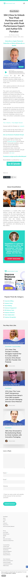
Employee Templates (7, 562)
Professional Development (8, 560)
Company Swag (6, 546)
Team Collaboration (6, 559)
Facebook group (11, 141)
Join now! (11, 153)
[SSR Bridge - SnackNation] (14, 291)
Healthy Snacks (6, 565)
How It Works (5, 532)
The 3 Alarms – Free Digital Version (13, 123)
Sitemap (4, 535)
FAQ (4, 537)
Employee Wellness (6, 554)
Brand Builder (14, 11)
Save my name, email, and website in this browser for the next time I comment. (13, 496)
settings (14, 573)
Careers (4, 519)
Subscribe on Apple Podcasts (13, 41)
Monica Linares (15, 35)
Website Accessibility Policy (8, 540)
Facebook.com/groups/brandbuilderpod (14, 156)
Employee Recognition (7, 548)
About (4, 518)
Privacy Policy (5, 524)
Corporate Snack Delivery (7, 564)
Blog (4, 521)
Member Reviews (6, 534)
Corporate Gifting (16, 346)
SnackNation (5, 516)
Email (5, 479)
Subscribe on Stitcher (9, 43)
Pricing (4, 530)
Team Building (5, 549)
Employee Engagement (7, 551)
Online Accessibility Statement (8, 526)
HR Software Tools (6, 553)
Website (5, 486)
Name (5, 473)
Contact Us (5, 523)
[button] (27, 567)
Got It (4, 575)
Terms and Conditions (7, 538)
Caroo (21, 160)
